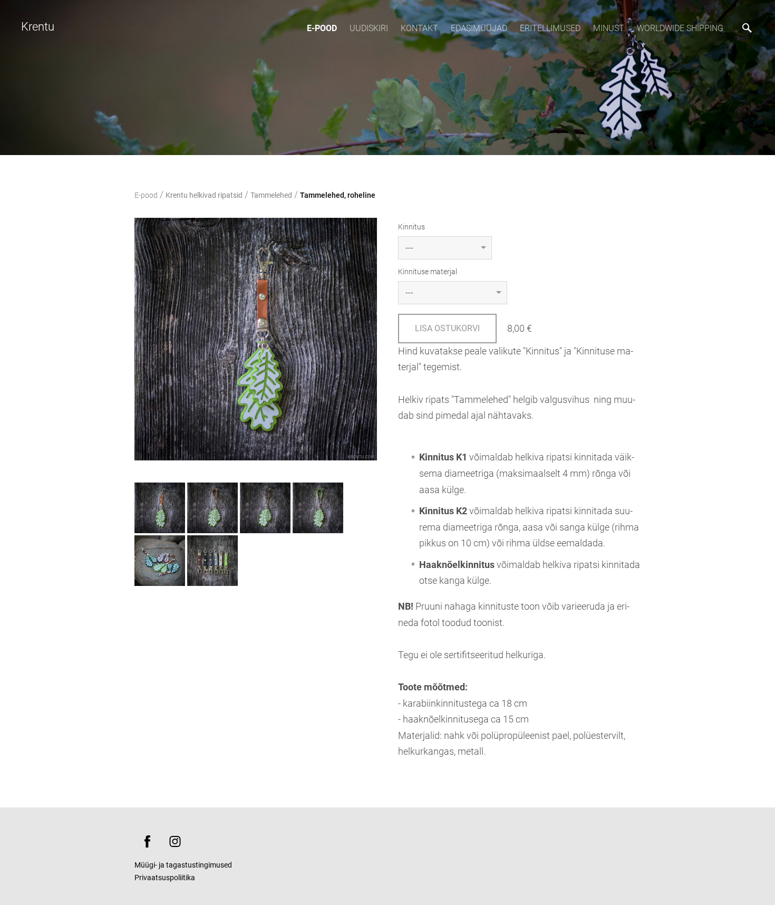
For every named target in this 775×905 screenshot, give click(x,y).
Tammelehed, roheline (337, 195)
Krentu (37, 26)
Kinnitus (411, 227)
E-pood (322, 28)
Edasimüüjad (479, 28)
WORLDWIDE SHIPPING (680, 28)
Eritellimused (550, 28)
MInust (608, 28)
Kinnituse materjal (427, 271)
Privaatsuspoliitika (164, 877)
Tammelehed (271, 195)
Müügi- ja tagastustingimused (183, 865)
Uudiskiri (369, 28)
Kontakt (419, 28)
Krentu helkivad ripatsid (204, 195)
